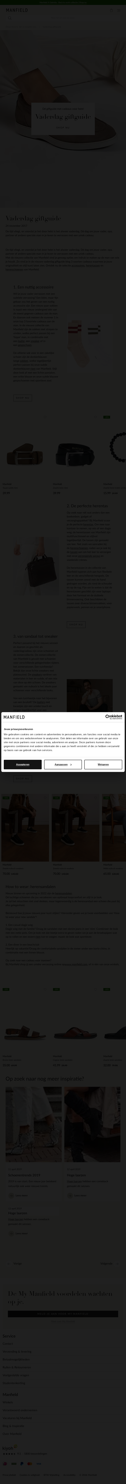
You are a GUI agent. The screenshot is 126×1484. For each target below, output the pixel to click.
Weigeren (103, 764)
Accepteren (22, 764)
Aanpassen (61, 764)
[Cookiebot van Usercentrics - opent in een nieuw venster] (108, 717)
